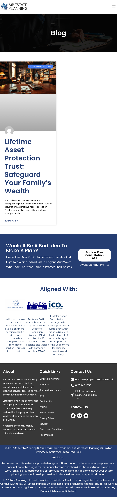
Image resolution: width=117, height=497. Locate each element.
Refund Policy (47, 412)
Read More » (11, 221)
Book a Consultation (50, 390)
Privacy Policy (47, 418)
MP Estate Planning (50, 378)
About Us (44, 384)
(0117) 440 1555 (100, 264)
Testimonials (46, 434)
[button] (114, 7)
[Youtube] (85, 415)
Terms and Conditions (51, 429)
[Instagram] (79, 415)
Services (44, 423)
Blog (42, 395)
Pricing (43, 406)
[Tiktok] (73, 415)
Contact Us (46, 401)
